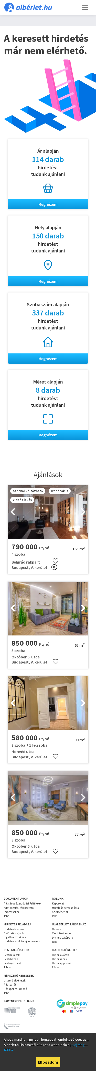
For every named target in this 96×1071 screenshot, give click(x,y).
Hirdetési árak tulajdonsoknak (22, 941)
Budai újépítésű (61, 963)
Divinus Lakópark (62, 937)
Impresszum (11, 912)
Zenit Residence (61, 933)
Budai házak (59, 959)
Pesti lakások (12, 955)
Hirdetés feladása (14, 929)
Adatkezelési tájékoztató (19, 908)
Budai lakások (60, 955)
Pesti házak (11, 959)
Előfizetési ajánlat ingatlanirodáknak (15, 935)
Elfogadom (48, 1062)
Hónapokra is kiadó (15, 989)
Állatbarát (10, 984)
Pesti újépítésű (13, 963)
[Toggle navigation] (85, 7)
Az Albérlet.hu (60, 912)
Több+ (7, 916)
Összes (56, 929)
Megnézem (48, 204)
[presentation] (12, 512)
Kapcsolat (58, 903)
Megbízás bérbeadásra (65, 908)
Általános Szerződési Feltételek (22, 903)
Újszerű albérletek (15, 980)
